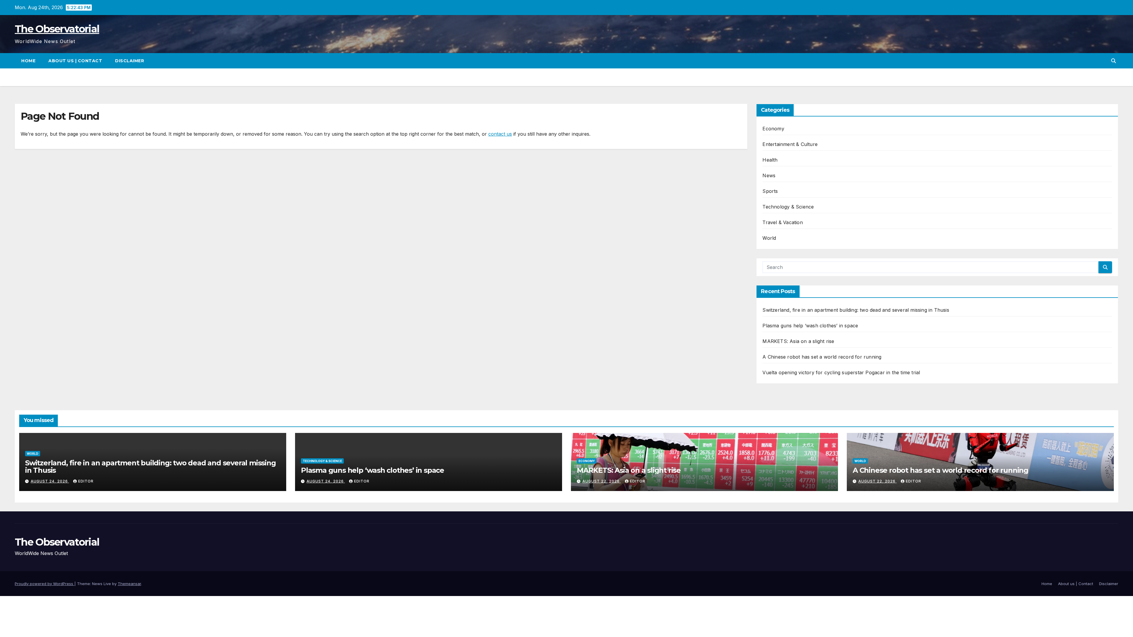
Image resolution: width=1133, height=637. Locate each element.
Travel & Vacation (782, 222)
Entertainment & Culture (790, 144)
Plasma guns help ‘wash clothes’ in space (810, 326)
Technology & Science (788, 207)
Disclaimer (129, 60)
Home (28, 60)
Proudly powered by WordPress (44, 583)
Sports (770, 191)
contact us (500, 134)
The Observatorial (57, 29)
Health (769, 160)
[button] (1113, 61)
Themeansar (129, 583)
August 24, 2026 (50, 481)
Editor (86, 481)
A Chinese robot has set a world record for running (821, 357)
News (768, 175)
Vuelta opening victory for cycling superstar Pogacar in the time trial (841, 372)
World (769, 238)
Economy (773, 129)
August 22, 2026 (601, 481)
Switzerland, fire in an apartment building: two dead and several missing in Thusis (855, 310)
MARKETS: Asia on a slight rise (798, 341)
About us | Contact (75, 60)
